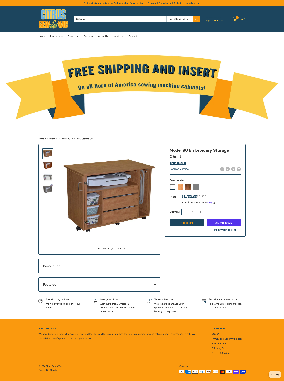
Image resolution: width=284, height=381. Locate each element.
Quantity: (175, 211)
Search (215, 333)
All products (52, 139)
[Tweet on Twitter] (233, 169)
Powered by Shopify (47, 370)
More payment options (224, 229)
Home (41, 36)
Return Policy (219, 343)
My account (213, 20)
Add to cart (187, 222)
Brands (71, 36)
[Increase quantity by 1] (200, 212)
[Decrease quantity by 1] (185, 212)
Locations (118, 36)
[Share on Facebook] (222, 169)
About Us (103, 36)
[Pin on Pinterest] (228, 169)
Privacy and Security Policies (227, 338)
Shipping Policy (220, 348)
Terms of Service (221, 353)
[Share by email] (239, 169)
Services (88, 36)
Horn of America (179, 169)
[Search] (196, 19)
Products (55, 36)
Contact (132, 36)
